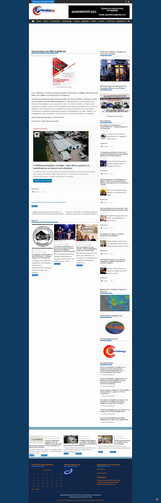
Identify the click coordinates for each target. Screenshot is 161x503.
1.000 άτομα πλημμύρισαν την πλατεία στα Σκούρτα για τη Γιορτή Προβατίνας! (114, 410)
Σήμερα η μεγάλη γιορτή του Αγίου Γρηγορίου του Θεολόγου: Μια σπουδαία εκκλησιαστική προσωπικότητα (47, 213)
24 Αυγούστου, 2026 (51, 436)
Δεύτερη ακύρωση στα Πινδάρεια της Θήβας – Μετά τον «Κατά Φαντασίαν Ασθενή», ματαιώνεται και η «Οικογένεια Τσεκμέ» (114, 182)
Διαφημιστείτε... (102, 473)
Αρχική (39, 21)
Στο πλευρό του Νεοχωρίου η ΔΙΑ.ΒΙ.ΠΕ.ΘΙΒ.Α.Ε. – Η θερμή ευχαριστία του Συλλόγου (113, 126)
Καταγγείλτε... (101, 469)
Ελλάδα (76, 21)
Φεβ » (37, 489)
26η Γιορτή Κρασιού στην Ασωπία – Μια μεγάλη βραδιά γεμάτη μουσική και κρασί (114, 209)
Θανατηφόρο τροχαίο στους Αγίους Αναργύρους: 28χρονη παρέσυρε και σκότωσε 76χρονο (112, 261)
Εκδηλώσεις (34, 206)
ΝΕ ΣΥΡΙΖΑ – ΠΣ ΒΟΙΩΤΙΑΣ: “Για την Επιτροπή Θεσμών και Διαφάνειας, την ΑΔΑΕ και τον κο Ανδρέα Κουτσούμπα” (82, 213)
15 (61, 481)
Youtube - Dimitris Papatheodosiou (108, 482)
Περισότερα (110, 21)
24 (38, 486)
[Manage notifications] (157, 499)
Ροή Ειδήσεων (55, 21)
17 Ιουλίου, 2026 (84, 436)
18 (43, 483)
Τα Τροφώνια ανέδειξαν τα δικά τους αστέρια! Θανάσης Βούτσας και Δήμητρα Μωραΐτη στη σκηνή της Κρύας (114, 154)
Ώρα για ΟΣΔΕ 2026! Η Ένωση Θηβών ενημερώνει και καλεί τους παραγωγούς (114, 418)
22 (61, 483)
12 (47, 481)
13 (52, 481)
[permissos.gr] (33, 21)
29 (61, 486)
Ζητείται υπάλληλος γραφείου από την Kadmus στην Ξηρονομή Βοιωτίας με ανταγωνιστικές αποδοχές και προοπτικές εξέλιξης (113, 381)
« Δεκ (33, 489)
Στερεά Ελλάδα (67, 21)
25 (43, 486)
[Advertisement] (80, 37)
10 (38, 481)
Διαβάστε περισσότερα (42, 181)
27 (52, 486)
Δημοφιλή (85, 21)
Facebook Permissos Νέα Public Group (108, 480)
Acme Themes (99, 500)
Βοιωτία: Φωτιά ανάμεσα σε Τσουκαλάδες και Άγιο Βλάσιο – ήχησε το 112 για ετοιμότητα (114, 391)
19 (47, 483)
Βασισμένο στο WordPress (65, 500)
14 (56, 481)
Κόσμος (93, 21)
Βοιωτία (46, 21)
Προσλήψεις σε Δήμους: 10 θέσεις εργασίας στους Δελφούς (112, 235)
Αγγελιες (32, 455)
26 (47, 486)
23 (34, 486)
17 (38, 483)
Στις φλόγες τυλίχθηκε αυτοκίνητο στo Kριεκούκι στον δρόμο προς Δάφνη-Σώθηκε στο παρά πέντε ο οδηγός (114, 401)
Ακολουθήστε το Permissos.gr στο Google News (48, 202)
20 (52, 483)
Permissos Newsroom (51, 55)
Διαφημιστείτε (121, 21)
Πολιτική (101, 21)
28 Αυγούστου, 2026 (38, 250)
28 (56, 486)
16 (34, 483)
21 (56, 483)
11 (43, 481)
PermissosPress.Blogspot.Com (106, 484)
